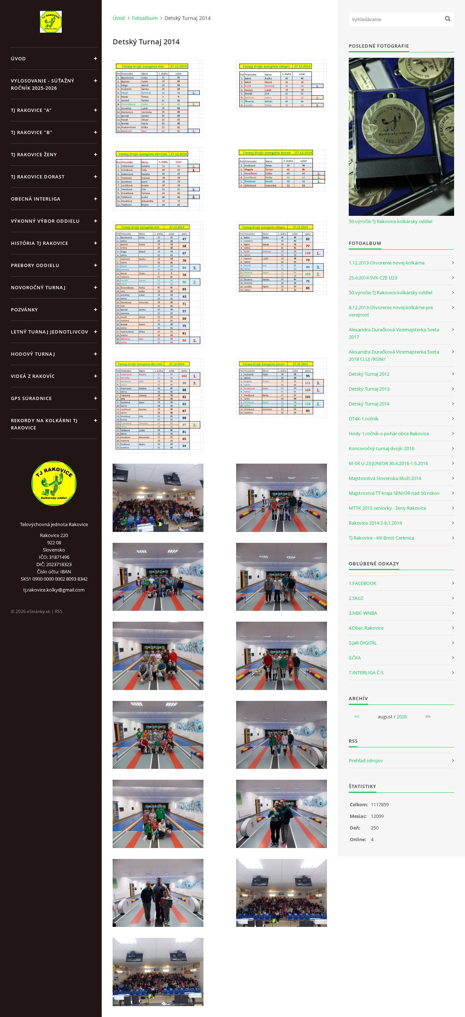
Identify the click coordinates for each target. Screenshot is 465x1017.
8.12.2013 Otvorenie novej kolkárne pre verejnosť (391, 311)
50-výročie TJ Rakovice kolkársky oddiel (390, 221)
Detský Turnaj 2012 (369, 374)
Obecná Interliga (36, 198)
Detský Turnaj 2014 (369, 403)
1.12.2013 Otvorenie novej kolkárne (387, 262)
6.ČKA (355, 657)
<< (356, 716)
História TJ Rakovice (39, 243)
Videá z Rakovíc (33, 376)
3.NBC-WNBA (363, 613)
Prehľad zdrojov (366, 760)
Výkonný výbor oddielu (45, 221)
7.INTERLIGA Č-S (366, 672)
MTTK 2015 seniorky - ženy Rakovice (387, 508)
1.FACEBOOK (362, 583)
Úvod (18, 58)
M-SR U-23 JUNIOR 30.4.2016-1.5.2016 (388, 463)
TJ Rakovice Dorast (38, 176)
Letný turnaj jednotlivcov (49, 331)
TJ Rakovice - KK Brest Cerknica (381, 537)
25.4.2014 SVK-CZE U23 (373, 277)
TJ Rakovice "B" (32, 132)
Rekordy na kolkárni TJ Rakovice (44, 424)
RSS (58, 611)
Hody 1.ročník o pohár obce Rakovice (389, 433)
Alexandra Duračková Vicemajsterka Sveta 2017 (394, 333)
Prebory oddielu (35, 265)
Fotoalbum (145, 18)
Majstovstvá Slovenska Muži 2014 (385, 478)
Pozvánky (24, 309)
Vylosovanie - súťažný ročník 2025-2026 (42, 84)
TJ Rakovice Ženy (34, 154)
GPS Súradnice (31, 398)
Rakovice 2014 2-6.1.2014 (375, 523)
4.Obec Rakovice (366, 628)
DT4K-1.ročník (364, 418)
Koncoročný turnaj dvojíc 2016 (381, 448)
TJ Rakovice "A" (31, 110)
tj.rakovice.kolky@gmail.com (54, 589)
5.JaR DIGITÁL (363, 642)
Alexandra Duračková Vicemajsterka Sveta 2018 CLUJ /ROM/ (394, 355)
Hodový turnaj (33, 354)
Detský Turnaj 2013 (369, 389)
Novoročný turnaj (38, 287)
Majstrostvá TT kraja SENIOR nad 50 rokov (394, 493)
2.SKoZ (356, 598)
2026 (402, 716)
